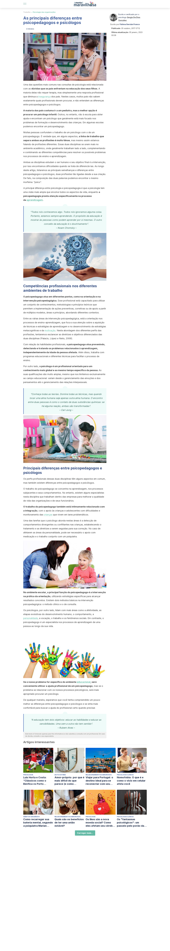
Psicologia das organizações (44, 12)
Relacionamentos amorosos (99, 775)
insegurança (44, 96)
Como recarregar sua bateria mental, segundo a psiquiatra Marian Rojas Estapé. (38, 822)
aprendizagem (35, 200)
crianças (48, 514)
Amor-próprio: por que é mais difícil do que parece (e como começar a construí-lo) (69, 780)
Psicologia (28, 775)
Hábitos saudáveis (31, 817)
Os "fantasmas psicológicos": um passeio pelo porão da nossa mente (130, 822)
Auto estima (60, 775)
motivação (50, 330)
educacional (83, 682)
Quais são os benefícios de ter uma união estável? (69, 822)
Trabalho (26, 12)
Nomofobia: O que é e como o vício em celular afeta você (131, 780)
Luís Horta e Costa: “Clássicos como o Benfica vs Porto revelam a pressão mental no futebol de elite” (36, 780)
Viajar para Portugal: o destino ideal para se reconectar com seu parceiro (99, 780)
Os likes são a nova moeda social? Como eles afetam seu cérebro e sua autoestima (100, 822)
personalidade (30, 618)
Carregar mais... (85, 833)
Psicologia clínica (125, 775)
